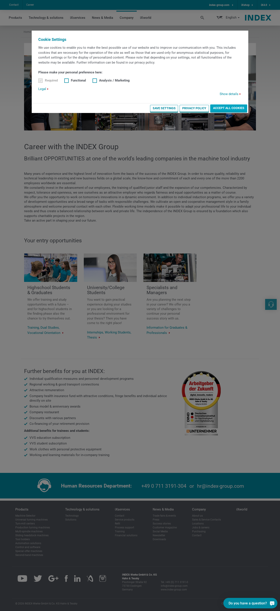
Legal (42, 89)
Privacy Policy (194, 108)
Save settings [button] (164, 108)
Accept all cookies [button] (228, 108)
